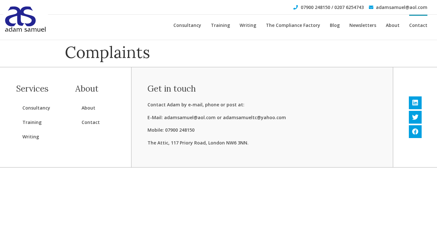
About (393, 25)
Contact (418, 25)
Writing (248, 25)
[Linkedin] (415, 102)
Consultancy (187, 25)
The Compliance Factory (293, 25)
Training (220, 25)
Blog (335, 25)
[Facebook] (415, 131)
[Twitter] (415, 117)
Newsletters (362, 25)
